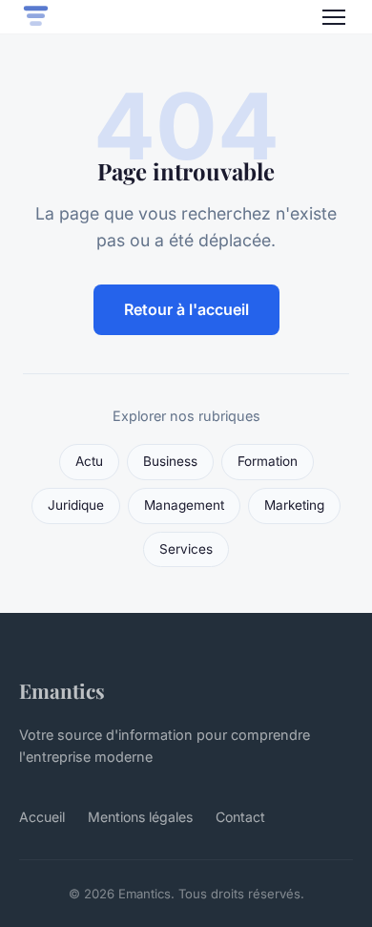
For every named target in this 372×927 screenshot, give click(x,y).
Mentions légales (140, 817)
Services (186, 549)
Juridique (76, 505)
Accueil (42, 817)
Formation (268, 461)
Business (170, 461)
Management (184, 505)
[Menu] (334, 17)
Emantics (62, 690)
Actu (89, 461)
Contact (240, 817)
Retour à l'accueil (186, 309)
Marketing (294, 505)
